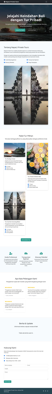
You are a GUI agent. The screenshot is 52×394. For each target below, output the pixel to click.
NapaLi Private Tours (12, 2)
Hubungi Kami (32, 30)
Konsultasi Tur (26, 240)
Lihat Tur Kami (20, 30)
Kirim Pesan (7, 381)
